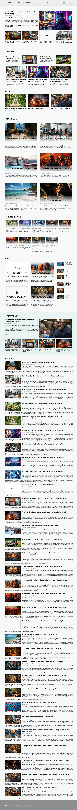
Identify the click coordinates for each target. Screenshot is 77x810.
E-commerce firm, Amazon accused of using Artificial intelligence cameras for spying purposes (45, 730)
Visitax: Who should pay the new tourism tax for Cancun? (21, 199)
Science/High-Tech (38, 2)
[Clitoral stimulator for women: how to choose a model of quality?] (47, 35)
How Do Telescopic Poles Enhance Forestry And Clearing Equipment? (12, 226)
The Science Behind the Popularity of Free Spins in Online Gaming (65, 226)
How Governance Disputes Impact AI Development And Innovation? (39, 226)
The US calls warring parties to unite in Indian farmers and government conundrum (68, 278)
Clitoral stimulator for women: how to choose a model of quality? (47, 42)
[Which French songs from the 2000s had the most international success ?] (56, 161)
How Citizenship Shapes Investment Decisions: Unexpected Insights (16, 80)
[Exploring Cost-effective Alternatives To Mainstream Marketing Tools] (60, 72)
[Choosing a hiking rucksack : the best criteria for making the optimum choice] (42, 268)
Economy (9, 2)
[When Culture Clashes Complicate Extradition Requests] (21, 131)
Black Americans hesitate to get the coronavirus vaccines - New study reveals (61, 109)
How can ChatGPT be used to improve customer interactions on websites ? (42, 296)
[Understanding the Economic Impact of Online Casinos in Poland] (63, 59)
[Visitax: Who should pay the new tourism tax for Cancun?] (21, 192)
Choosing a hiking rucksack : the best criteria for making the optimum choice (42, 272)
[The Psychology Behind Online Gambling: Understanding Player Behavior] (38, 100)
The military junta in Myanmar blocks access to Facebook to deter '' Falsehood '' (56, 199)
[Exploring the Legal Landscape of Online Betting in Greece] (21, 161)
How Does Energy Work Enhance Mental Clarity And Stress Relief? (15, 109)
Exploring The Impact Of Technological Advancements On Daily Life (25, 226)
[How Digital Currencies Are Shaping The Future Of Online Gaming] (55, 20)
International (28, 2)
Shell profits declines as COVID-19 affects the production (12, 42)
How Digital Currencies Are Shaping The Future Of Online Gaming (20, 13)
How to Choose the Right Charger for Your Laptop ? (29, 42)
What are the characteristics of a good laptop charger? (38, 242)
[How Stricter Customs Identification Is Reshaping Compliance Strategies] (64, 35)
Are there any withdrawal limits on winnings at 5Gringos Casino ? (42, 648)
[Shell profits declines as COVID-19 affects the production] (13, 35)
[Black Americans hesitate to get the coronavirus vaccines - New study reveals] (61, 100)
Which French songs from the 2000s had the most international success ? (56, 169)
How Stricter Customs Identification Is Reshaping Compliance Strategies (64, 42)
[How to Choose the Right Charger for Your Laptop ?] (30, 35)
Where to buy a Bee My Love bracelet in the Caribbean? (17, 272)
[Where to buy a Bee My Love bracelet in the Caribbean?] (17, 268)
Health (18, 2)
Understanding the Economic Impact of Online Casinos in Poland (47, 58)
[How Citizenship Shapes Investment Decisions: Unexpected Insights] (16, 72)
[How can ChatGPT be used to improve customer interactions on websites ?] (42, 292)
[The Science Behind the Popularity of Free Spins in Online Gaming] (60, 290)
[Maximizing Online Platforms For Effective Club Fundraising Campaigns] (29, 59)
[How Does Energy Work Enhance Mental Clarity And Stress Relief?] (15, 100)
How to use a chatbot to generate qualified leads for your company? (25, 243)
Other (47, 2)
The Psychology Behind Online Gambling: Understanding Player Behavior (36, 110)
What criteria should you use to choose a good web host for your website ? (12, 243)
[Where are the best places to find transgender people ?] (60, 264)
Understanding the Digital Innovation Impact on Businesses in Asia (52, 226)
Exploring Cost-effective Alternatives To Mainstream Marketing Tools (60, 80)
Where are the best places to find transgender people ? (68, 264)
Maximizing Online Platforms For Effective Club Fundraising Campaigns (12, 59)
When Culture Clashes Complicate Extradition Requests (21, 138)
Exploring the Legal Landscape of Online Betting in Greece (21, 168)
